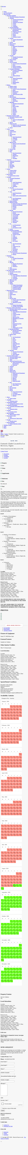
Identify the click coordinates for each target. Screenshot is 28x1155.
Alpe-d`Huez (16, 385)
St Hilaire (12, 130)
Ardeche (12, 366)
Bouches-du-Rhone (14, 329)
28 (8, 718)
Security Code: (4, 1100)
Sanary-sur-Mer (16, 346)
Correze (11, 38)
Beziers (14, 213)
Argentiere (15, 374)
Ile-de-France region (14, 175)
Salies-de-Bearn (16, 75)
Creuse (11, 42)
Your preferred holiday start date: (8, 1076)
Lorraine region (13, 411)
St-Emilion (15, 58)
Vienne (11, 77)
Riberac (14, 53)
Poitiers (14, 83)
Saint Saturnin (16, 354)
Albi (14, 245)
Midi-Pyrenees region (15, 414)
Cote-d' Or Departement (18, 119)
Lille (11, 417)
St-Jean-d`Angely (17, 37)
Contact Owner (4, 451)
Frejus (14, 341)
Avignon (15, 353)
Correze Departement (18, 39)
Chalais (14, 23)
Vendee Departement (17, 285)
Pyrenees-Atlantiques (15, 69)
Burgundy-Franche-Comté (13, 115)
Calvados (12, 257)
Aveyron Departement (18, 189)
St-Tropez (15, 349)
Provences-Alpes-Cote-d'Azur (14, 307)
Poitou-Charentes (11, 422)
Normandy (9, 255)
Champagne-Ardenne (12, 402)
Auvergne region (14, 358)
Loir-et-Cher (12, 149)
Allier (11, 359)
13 (5, 712)
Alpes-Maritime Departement (19, 311)
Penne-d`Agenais (17, 66)
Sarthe (11, 282)
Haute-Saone (13, 294)
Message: (3, 1083)
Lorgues (14, 342)
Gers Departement (17, 198)
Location (6, 457)
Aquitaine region (13, 401)
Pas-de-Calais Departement (19, 299)
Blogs (5, 427)
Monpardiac (15, 199)
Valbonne (15, 325)
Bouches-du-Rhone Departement (17, 331)
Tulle (14, 41)
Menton (14, 319)
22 (11, 715)
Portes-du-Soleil (16, 381)
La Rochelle (15, 33)
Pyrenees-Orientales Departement (17, 232)
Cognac (14, 25)
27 (5, 718)
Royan (14, 34)
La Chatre (15, 139)
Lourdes (14, 207)
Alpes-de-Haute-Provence (16, 361)
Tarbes (14, 209)
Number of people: (5, 1072)
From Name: (4, 1061)
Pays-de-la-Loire (10, 270)
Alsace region (13, 398)
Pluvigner (15, 111)
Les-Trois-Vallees (17, 394)
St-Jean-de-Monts (17, 289)
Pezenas (14, 219)
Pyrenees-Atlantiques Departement (18, 71)
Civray (14, 81)
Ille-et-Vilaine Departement (19, 98)
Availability (6, 456)
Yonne (11, 127)
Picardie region (13, 421)
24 (17, 715)
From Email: (4, 1065)
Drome (11, 369)
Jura (10, 295)
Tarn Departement (17, 243)
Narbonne (15, 186)
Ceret (14, 235)
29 (11, 718)
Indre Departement (17, 137)
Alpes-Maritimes (13, 310)
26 (2, 718)
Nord (11, 297)
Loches (14, 146)
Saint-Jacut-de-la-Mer (18, 94)
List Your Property (8, 13)
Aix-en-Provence (17, 333)
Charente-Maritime (14, 27)
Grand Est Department (15, 161)
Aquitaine (9, 399)
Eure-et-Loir (12, 134)
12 (2, 712)
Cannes (14, 315)
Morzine (15, 379)
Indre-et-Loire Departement (19, 143)
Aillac (14, 47)
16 (14, 712)
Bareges (14, 206)
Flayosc (14, 339)
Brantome (15, 50)
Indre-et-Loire (13, 142)
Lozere (11, 229)
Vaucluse (12, 350)
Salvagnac (15, 250)
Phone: (2, 1069)
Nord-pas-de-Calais (11, 415)
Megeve (14, 378)
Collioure (15, 237)
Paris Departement (17, 153)
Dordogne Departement (18, 46)
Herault (11, 210)
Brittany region (13, 86)
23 (14, 715)
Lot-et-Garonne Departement (19, 63)
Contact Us (6, 1125)
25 (20, 715)
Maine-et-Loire (13, 279)
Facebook (6, 1134)
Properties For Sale (8, 1126)
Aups (14, 338)
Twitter (5, 1133)
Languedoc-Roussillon (12, 405)
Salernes (15, 345)
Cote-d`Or (12, 118)
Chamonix (15, 375)
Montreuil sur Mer (17, 302)
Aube (11, 163)
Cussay (14, 145)
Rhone (11, 389)
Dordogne (12, 45)
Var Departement (17, 337)
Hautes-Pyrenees (13, 202)
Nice (14, 322)
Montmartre (15, 155)
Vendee (11, 283)
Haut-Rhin (12, 166)
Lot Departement (17, 225)
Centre (8, 129)
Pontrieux (15, 93)
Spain (5, 426)
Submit (2, 1110)
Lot (10, 223)
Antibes (14, 313)
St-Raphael (15, 347)
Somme (11, 303)
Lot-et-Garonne (13, 62)
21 (8, 715)
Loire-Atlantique (13, 274)
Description (6, 453)
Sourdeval (15, 266)
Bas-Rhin (12, 165)
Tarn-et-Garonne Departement (20, 253)
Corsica (8, 169)
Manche (11, 262)
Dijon (14, 121)
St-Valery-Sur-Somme (18, 306)
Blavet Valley (16, 106)
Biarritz (14, 73)
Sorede (14, 239)
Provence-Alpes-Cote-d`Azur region (18, 309)
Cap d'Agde (15, 215)
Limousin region (13, 409)
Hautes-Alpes (13, 334)
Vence (14, 326)
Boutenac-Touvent (17, 31)
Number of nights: (5, 1079)
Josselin (14, 109)
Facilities (6, 455)
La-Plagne (15, 393)
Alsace (8, 397)
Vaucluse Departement (18, 351)
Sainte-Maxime (16, 343)
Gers (11, 197)
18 (20, 712)
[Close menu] (1, 9)
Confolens (15, 26)
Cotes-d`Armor (13, 87)
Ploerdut (15, 110)
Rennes (14, 99)
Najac (14, 190)
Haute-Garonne (13, 201)
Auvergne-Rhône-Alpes (15, 357)
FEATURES (7, 629)
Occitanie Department (15, 178)
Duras (14, 65)
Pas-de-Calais (13, 298)
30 (14, 718)
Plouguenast (15, 91)
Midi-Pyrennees (10, 413)
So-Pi (14, 157)
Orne (11, 267)
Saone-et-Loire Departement (19, 125)
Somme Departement (17, 305)
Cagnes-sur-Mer (16, 314)
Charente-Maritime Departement (17, 29)
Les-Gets (15, 377)
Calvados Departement (18, 258)
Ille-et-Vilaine (13, 97)
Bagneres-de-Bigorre (17, 205)
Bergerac (15, 49)
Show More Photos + (14, 625)
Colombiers (15, 217)
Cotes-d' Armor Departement (19, 89)
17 (17, 712)
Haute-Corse (13, 173)
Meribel (14, 395)
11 (20, 709)
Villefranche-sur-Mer (17, 327)
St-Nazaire (15, 278)
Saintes (14, 35)
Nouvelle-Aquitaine (11, 15)
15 (11, 712)
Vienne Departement (17, 78)
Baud (14, 105)
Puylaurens (15, 249)
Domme (14, 51)
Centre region (13, 131)
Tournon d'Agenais (17, 67)
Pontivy (14, 113)
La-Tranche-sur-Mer (17, 286)
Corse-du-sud (13, 171)
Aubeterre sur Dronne (18, 22)
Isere (11, 382)
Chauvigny (15, 79)
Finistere (12, 95)
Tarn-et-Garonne (13, 251)
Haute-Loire (12, 370)
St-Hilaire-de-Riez (17, 287)
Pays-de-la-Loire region (15, 271)
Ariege (11, 179)
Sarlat (14, 54)
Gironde (11, 55)
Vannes (14, 114)
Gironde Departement (18, 57)
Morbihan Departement (18, 103)
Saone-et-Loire (13, 123)
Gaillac (14, 247)
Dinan (14, 90)
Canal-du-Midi (16, 214)
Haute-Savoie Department (19, 373)
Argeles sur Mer (16, 234)
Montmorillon (16, 82)
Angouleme (15, 21)
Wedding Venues (8, 425)
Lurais (14, 141)
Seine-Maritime (13, 269)
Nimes (14, 194)
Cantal (11, 367)
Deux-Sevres (13, 43)
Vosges (11, 167)
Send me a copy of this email (9, 1108)
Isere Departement (17, 383)
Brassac (14, 254)
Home (5, 11)
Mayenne (12, 281)
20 (5, 715)
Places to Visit (7, 14)
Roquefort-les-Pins (17, 323)
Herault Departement (17, 211)
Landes (11, 61)
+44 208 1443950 (5, 1117)
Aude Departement (17, 182)
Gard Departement (17, 193)
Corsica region (13, 170)
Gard (11, 191)
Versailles (15, 158)
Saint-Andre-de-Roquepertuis (19, 195)
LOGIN (2, 436)
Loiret (11, 150)
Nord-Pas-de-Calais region (16, 418)
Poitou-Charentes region (15, 423)
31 (17, 718)
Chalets (18, 438)
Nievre (11, 122)
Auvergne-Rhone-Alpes (12, 355)
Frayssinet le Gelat (17, 227)
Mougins (15, 321)
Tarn (11, 242)
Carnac (14, 107)
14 (8, 712)
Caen (14, 259)
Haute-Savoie (13, 371)
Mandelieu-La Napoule (18, 318)
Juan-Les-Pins (16, 317)
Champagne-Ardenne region (16, 403)
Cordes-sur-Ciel (16, 246)
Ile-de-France (10, 174)
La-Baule (15, 277)
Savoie (11, 390)
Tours (14, 147)
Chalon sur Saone (17, 126)
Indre (11, 135)
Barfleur (14, 265)
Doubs (11, 293)
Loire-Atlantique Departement (20, 275)
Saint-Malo (15, 101)
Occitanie (9, 177)
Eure (11, 261)
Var (10, 335)
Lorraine (9, 410)
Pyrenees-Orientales (14, 230)
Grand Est (9, 159)
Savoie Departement (17, 391)
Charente (12, 18)
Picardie (8, 419)
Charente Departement (18, 19)
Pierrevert (15, 365)
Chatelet (14, 154)
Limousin (9, 407)
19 (2, 715)
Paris (11, 151)
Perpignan (15, 238)
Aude (11, 181)
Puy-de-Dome (13, 387)
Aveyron (12, 187)
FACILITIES (7, 628)
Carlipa (14, 185)
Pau (13, 74)
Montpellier (15, 218)
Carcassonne (16, 183)
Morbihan (12, 102)
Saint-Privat (15, 221)
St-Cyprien (15, 241)
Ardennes (12, 162)
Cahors (14, 226)
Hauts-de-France (10, 290)
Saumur (11, 273)
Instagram (6, 1132)
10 (17, 709)
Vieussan (15, 222)
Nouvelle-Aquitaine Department (17, 17)
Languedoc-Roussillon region (17, 406)
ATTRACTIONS (8, 630)
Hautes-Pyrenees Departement (20, 203)
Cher (11, 133)
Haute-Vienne (13, 59)
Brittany (8, 85)
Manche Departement (18, 263)
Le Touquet (15, 301)
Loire (11, 386)
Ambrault (15, 138)
